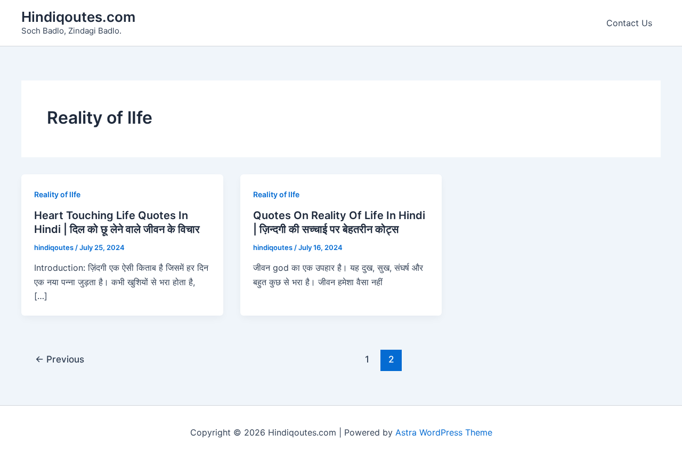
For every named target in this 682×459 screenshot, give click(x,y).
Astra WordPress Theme (443, 432)
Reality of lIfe (57, 194)
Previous (59, 359)
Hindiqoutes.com (78, 17)
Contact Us (629, 23)
